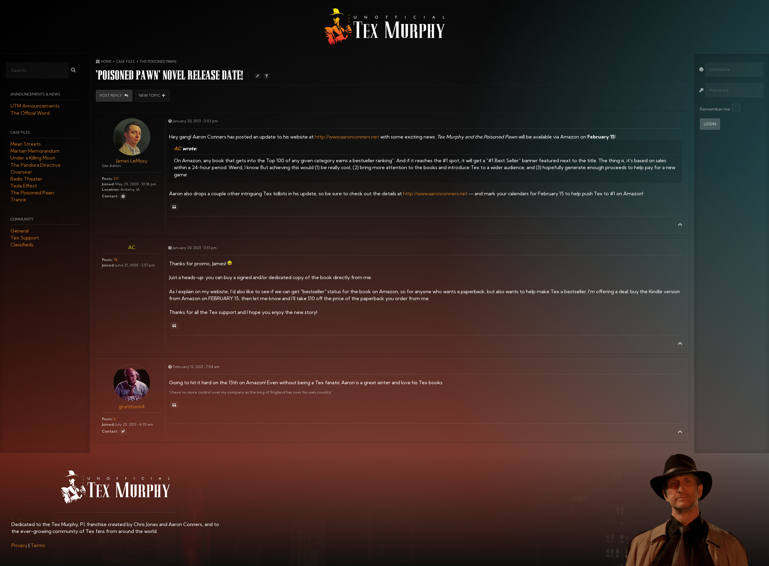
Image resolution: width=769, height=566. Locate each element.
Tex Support (25, 238)
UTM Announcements (35, 106)
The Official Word (30, 113)
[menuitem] (19, 545)
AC (177, 148)
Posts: (107, 178)
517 (116, 178)
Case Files (20, 132)
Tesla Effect (24, 186)
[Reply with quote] (174, 207)
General (20, 231)
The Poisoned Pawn (32, 193)
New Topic (149, 95)
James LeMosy (131, 161)
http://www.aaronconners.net (347, 137)
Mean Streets (26, 144)
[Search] (73, 70)
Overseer (21, 172)
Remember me (715, 109)
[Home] (384, 26)
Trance (18, 200)
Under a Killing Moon (33, 158)
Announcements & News (35, 94)
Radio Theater (26, 179)
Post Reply (111, 95)
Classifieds (22, 245)
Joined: (108, 184)
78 (116, 259)
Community (22, 219)
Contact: (110, 196)
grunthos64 (132, 406)
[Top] (680, 224)
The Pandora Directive (36, 165)
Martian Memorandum (35, 151)
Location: (111, 189)
